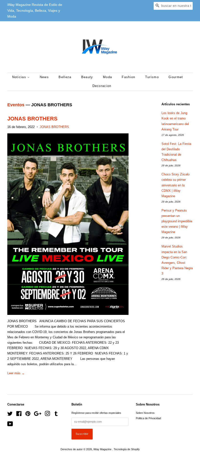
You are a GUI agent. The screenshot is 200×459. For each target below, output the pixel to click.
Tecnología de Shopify (127, 449)
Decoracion (101, 86)
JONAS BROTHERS (32, 119)
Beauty (87, 77)
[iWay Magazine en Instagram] (47, 414)
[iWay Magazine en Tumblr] (56, 414)
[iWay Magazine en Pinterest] (27, 414)
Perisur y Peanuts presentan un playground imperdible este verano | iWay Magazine (176, 221)
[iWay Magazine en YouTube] (10, 425)
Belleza (65, 77)
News (44, 77)
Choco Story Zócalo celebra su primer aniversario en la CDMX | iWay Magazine (175, 185)
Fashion (128, 77)
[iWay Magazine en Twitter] (10, 414)
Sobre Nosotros (145, 412)
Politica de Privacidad (148, 418)
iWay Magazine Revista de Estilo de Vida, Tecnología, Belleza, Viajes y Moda (34, 10)
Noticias (20, 77)
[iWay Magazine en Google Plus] (37, 414)
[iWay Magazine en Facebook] (19, 414)
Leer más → (16, 373)
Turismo (152, 77)
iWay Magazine (102, 449)
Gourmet (176, 77)
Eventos (15, 104)
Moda (107, 77)
